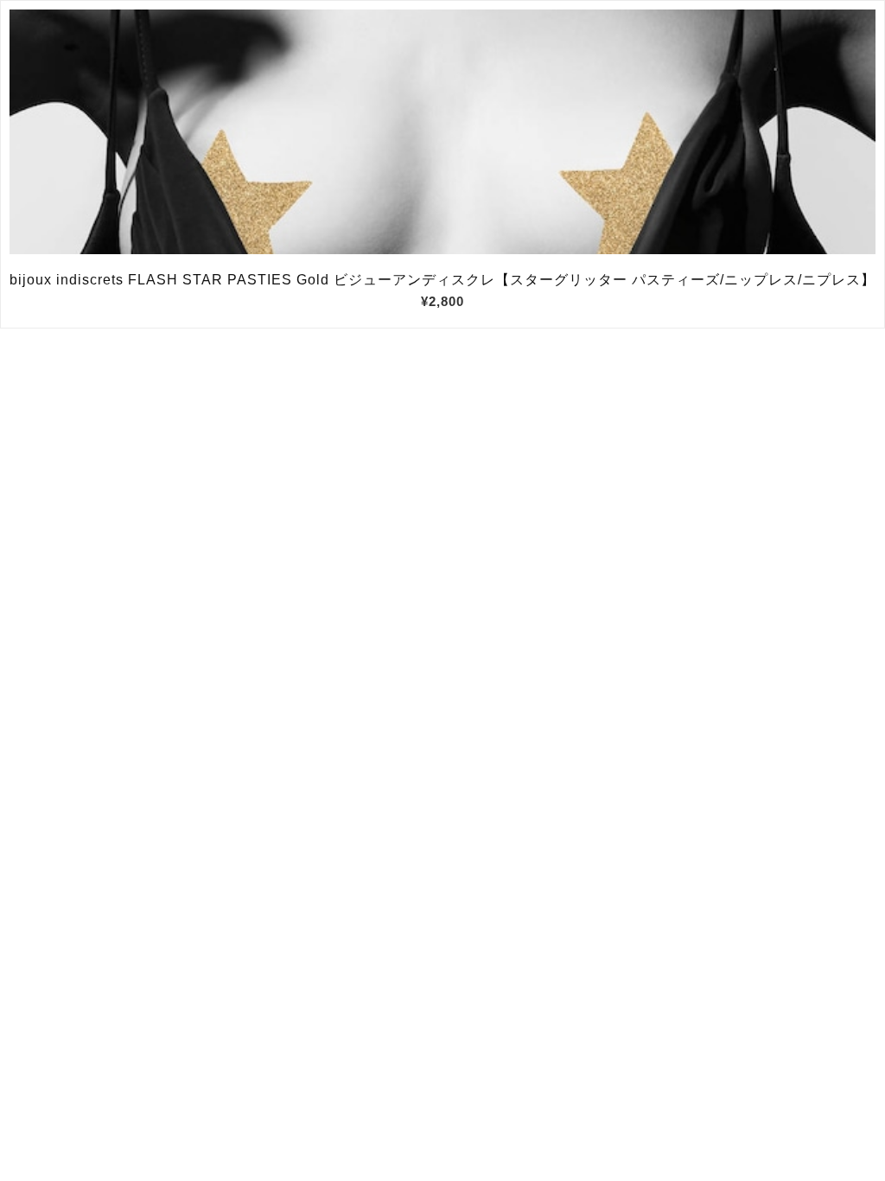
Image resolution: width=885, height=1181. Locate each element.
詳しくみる (443, 132)
